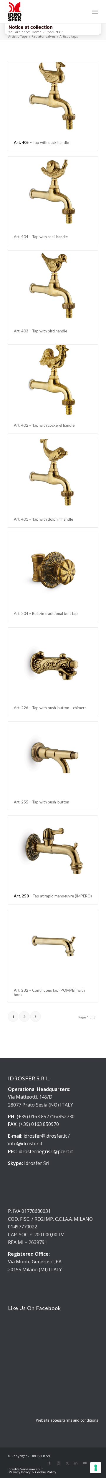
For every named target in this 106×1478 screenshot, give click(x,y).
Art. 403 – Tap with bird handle (40, 331)
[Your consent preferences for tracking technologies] (95, 1467)
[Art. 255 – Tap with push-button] (53, 758)
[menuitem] (95, 12)
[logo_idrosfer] (44, 11)
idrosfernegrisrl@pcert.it (46, 1151)
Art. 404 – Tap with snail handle (41, 236)
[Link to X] (67, 1463)
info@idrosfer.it (25, 1143)
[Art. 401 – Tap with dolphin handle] (53, 475)
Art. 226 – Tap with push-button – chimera (50, 707)
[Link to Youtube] (84, 1463)
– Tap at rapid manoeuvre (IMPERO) (53, 896)
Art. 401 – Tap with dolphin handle (43, 519)
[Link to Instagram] (58, 1463)
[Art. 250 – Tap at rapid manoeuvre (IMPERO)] (53, 852)
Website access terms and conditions (67, 1420)
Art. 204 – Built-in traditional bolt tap (46, 613)
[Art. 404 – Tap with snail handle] (53, 193)
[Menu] (95, 12)
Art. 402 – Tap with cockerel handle (44, 425)
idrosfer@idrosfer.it (45, 1136)
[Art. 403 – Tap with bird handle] (53, 287)
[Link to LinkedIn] (76, 1463)
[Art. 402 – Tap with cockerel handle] (53, 381)
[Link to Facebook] (49, 1463)
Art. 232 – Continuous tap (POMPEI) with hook (49, 992)
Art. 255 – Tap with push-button (41, 802)
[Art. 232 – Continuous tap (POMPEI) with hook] (53, 946)
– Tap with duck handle (41, 142)
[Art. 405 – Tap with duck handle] (53, 98)
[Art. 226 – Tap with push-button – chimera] (53, 664)
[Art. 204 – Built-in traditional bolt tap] (53, 569)
